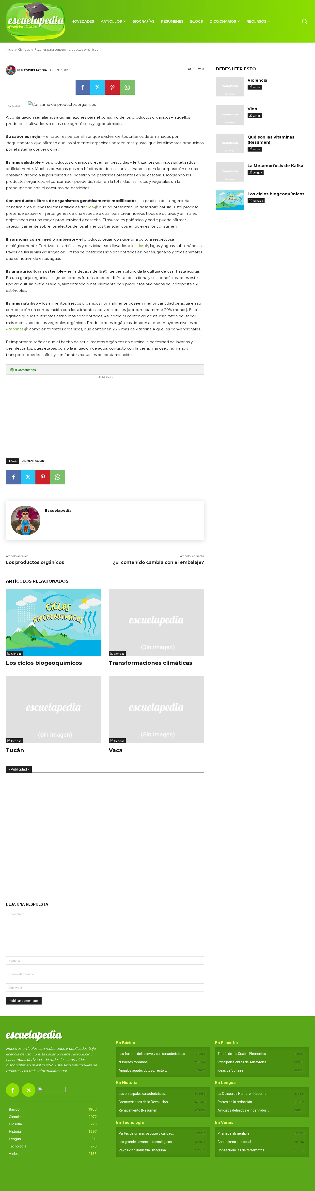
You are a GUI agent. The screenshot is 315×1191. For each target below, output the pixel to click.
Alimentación (33, 461)
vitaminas (14, 329)
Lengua (257, 172)
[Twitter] (97, 87)
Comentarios (25, 370)
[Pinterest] (112, 87)
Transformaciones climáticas (150, 663)
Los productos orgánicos (35, 562)
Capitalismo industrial (234, 1142)
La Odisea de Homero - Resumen (243, 1094)
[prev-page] (219, 218)
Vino (252, 109)
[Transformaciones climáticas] (156, 622)
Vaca (116, 750)
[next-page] (227, 218)
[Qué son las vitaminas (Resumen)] (230, 143)
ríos (140, 245)
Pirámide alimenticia (233, 1133)
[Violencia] (230, 86)
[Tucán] (53, 709)
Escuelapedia (35, 70)
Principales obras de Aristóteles (242, 1062)
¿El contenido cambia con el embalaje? (158, 562)
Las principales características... (143, 1094)
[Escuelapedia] (11, 70)
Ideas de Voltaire (230, 1070)
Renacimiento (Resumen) (138, 1110)
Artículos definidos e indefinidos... (243, 1110)
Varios (257, 87)
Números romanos (133, 1062)
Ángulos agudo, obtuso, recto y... (143, 1070)
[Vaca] (156, 709)
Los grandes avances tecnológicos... (146, 1142)
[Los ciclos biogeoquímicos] (53, 622)
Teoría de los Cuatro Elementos (242, 1054)
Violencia (257, 80)
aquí (63, 1070)
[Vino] (230, 115)
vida (90, 207)
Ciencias (16, 653)
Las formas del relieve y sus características (152, 1054)
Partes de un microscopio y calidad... (146, 1133)
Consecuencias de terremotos (241, 1150)
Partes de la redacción (235, 1102)
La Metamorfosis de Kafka (275, 165)
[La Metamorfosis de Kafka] (230, 172)
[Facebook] (83, 87)
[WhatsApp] (127, 87)
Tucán (15, 750)
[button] (304, 21)
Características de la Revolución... (144, 1102)
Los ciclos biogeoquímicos (44, 663)
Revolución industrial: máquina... (143, 1150)
